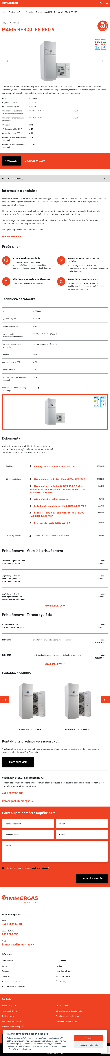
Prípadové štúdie (63, 976)
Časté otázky (61, 981)
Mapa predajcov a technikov (13, 987)
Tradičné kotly (8, 1016)
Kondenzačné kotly (9, 1011)
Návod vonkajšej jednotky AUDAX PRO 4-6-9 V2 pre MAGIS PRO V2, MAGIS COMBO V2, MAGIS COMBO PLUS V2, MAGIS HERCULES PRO (58, 489)
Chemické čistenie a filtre (66, 1021)
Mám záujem (11, 160)
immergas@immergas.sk (18, 801)
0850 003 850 (10, 934)
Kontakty (59, 966)
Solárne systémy (62, 1006)
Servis (4, 966)
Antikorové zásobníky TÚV (12, 1021)
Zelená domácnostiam (11, 981)
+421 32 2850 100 (12, 793)
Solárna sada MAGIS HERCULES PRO (52, 522)
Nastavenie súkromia (89, 1045)
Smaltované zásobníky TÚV (13, 1026)
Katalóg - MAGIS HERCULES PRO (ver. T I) (54, 466)
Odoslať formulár (92, 878)
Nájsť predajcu (18, 762)
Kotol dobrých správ (64, 971)
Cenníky (5, 971)
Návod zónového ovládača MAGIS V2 (51, 499)
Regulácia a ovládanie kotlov (67, 1016)
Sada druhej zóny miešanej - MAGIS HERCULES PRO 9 (60, 506)
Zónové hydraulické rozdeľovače (69, 1011)
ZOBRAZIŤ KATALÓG (35, 160)
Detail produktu (32, 722)
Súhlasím (89, 1038)
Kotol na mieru (8, 960)
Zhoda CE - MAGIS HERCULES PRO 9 (51, 535)
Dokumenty (6, 976)
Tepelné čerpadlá (9, 1006)
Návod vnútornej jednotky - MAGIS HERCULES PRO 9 (59, 479)
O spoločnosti (61, 960)
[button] (7, 61)
